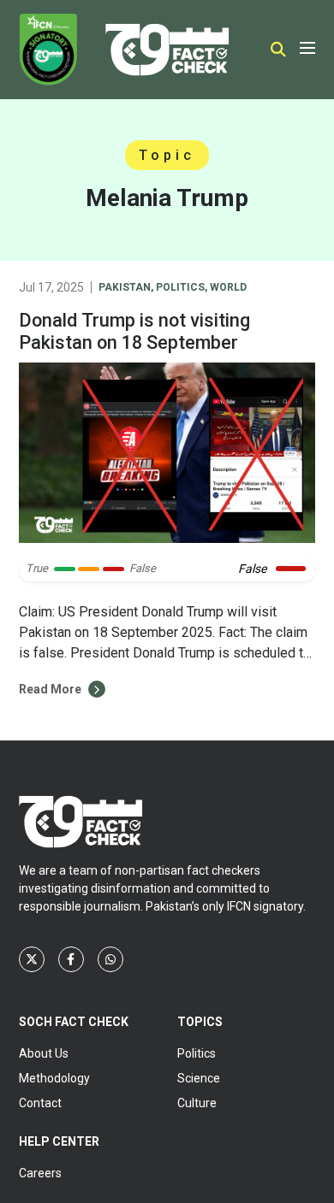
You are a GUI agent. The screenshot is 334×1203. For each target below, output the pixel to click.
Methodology (54, 1078)
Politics (180, 287)
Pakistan (124, 287)
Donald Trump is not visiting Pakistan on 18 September (134, 331)
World (228, 287)
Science (198, 1078)
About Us (44, 1053)
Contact (40, 1103)
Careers (40, 1173)
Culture (197, 1103)
